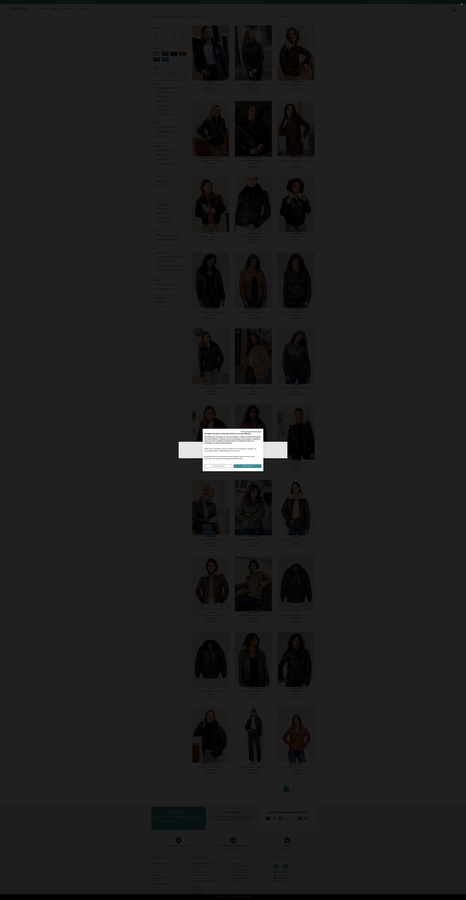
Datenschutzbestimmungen (251, 432)
